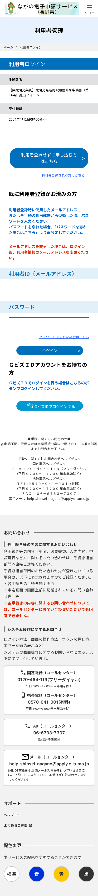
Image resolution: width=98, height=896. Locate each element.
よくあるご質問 (16, 825)
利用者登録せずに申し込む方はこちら (49, 157)
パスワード (22, 306)
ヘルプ (9, 814)
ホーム (8, 47)
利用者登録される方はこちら (63, 175)
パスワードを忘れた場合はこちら (64, 336)
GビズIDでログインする (54, 406)
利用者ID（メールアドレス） (43, 273)
